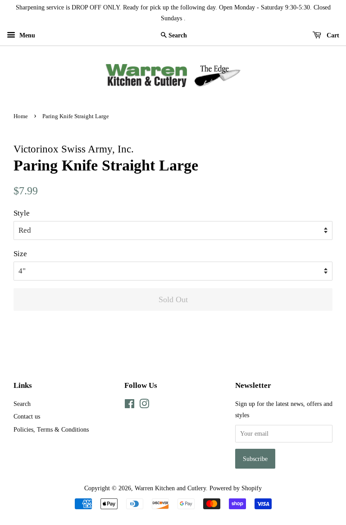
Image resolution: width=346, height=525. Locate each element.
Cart (332, 35)
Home (21, 116)
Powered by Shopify (235, 488)
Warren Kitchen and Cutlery (170, 488)
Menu (26, 35)
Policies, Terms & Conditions (51, 429)
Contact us (27, 416)
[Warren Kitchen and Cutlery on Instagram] (144, 405)
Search (22, 403)
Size (20, 253)
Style (22, 213)
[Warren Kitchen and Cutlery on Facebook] (129, 405)
